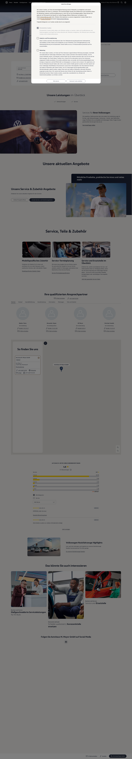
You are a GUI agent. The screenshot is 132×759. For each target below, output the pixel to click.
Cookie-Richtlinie (45, 19)
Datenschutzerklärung (62, 19)
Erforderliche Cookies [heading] (45, 28)
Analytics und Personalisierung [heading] (48, 38)
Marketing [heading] (42, 50)
